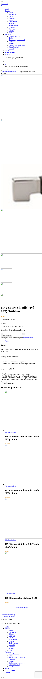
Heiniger (12, 636)
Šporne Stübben (11, 71)
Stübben (11, 634)
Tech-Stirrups (13, 643)
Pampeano (12, 632)
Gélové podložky (14, 665)
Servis (7, 668)
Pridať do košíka (6, 335)
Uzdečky (12, 659)
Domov (3, 71)
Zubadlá (11, 661)
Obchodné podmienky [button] (21, 607)
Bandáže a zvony (14, 654)
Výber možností (10, 593)
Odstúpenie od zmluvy (8, 616)
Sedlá (11, 656)
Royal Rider (13, 639)
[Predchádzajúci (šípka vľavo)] (1, 677)
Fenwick (12, 646)
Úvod (7, 627)
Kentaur (11, 641)
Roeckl (11, 648)
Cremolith (12, 645)
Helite (11, 650)
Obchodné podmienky (8, 614)
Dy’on (11, 637)
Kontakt (7, 672)
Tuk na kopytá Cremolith (17, 657)
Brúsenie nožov (10, 670)
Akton (11, 630)
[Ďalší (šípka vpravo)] (3, 677)
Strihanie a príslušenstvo (17, 663)
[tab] (23, 341)
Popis (6, 341)
